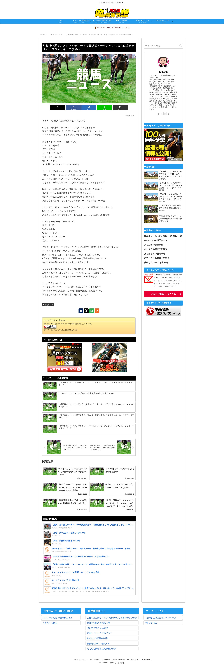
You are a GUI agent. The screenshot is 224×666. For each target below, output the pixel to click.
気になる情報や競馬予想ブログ (101, 648)
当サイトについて (80, 659)
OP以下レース (161, 240)
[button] (120, 107)
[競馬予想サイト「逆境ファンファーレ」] (109, 357)
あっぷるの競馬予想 (153, 245)
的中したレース (151, 262)
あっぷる (163, 71)
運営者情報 (146, 659)
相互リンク (135, 659)
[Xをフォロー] (86, 310)
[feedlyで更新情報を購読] (91, 310)
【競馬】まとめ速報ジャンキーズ (160, 617)
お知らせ (164, 262)
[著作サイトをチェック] (81, 310)
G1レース (167, 236)
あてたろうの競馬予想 (154, 253)
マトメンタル (151, 622)
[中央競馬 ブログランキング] (50, 326)
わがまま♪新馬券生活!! (97, 638)
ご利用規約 (106, 659)
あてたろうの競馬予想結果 (156, 258)
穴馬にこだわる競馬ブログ (99, 633)
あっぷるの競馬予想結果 (155, 249)
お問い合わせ (94, 659)
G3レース (148, 240)
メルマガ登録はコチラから (163, 294)
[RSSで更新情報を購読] (97, 310)
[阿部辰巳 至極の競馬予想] (163, 145)
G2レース (177, 236)
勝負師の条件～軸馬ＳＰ (98, 643)
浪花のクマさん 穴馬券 (97, 627)
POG (160, 236)
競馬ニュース (49, 305)
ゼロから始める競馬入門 (98, 622)
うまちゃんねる (49, 622)
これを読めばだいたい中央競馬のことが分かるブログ (112, 617)
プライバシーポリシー (120, 659)
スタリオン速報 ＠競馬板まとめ (57, 617)
